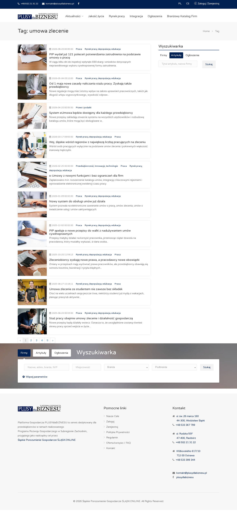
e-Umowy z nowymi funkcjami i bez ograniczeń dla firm (86, 175)
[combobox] (126, 367)
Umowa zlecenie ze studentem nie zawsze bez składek (85, 289)
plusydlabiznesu (185, 477)
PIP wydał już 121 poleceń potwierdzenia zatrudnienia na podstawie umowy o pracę (95, 56)
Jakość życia (96, 16)
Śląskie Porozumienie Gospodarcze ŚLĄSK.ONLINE (47, 440)
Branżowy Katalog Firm (182, 16)
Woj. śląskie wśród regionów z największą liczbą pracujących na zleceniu (97, 142)
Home (206, 31)
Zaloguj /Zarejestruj (208, 3)
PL (180, 3)
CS (188, 3)
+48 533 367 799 (185, 424)
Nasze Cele (112, 416)
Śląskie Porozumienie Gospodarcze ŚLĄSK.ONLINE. (111, 501)
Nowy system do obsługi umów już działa (77, 201)
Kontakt (110, 448)
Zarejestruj (112, 426)
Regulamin (112, 437)
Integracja (136, 16)
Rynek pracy (117, 16)
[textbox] (126, 367)
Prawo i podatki (83, 107)
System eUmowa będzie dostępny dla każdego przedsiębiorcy (91, 113)
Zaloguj (110, 421)
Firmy (163, 55)
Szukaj (208, 64)
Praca (79, 49)
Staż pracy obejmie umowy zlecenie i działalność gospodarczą (91, 318)
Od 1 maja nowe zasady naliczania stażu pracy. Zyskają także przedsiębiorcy (90, 85)
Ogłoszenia (155, 16)
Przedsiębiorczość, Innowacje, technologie (97, 166)
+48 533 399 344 (185, 459)
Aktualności (72, 16)
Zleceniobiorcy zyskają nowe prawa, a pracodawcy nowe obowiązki (94, 260)
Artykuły (176, 55)
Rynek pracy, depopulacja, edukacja (103, 49)
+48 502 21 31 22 (29, 3)
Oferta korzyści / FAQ (118, 442)
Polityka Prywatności (118, 432)
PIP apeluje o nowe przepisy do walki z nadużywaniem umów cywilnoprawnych (90, 232)
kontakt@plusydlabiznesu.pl (60, 3)
